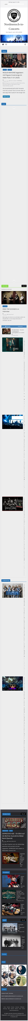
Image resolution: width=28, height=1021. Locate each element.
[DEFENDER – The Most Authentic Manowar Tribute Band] (10, 860)
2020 (5, 83)
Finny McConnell (14, 83)
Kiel (3, 84)
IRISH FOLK (19, 83)
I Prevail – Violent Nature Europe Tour (23, 939)
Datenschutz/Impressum (14, 1010)
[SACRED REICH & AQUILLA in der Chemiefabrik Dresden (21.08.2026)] (12, 504)
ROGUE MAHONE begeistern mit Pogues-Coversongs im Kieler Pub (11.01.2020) (13, 75)
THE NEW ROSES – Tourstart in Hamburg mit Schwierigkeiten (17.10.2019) (18, 331)
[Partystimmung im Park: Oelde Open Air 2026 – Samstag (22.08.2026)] (12, 422)
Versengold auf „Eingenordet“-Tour (21, 926)
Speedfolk (11, 85)
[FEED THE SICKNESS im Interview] (14, 297)
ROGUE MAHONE (6, 85)
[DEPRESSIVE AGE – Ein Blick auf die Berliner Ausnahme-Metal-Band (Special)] (14, 823)
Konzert (5, 84)
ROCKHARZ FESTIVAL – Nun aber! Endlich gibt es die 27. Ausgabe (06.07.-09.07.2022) (21, 895)
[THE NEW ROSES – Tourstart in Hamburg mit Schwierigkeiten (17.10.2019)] (6, 331)
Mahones (9, 84)
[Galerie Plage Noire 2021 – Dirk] (11, 882)
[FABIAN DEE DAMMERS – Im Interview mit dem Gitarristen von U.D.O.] (12, 345)
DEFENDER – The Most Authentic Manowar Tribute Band (22, 858)
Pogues (18, 84)
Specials (11, 830)
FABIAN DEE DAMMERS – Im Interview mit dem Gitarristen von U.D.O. (24, 368)
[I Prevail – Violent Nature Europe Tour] (11, 942)
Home (5, 1007)
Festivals (12, 1007)
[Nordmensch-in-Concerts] (3, 44)
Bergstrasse (8, 83)
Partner (23, 1008)
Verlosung (5, 1008)
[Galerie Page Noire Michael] (11, 909)
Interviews (5, 306)
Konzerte (9, 69)
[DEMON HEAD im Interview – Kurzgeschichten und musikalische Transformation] (12, 629)
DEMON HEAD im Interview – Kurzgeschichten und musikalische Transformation (24, 619)
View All (24, 286)
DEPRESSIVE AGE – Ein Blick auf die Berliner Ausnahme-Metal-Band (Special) (13, 835)
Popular (8, 326)
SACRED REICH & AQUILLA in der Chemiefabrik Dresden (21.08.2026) (24, 528)
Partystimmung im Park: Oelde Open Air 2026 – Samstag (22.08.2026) (24, 447)
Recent (21, 326)
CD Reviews (22, 1007)
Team (20, 1008)
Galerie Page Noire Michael (22, 906)
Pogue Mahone (14, 84)
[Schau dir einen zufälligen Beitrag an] (25, 44)
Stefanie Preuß (10, 314)
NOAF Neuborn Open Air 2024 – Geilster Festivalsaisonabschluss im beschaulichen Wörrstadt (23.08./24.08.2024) (24, 729)
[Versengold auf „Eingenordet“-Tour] (9, 928)
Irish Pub (23, 83)
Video (9, 1008)
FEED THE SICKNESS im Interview (11, 310)
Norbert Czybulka (13, 80)
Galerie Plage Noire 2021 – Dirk (22, 879)
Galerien (4, 69)
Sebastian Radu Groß (12, 841)
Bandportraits (5, 830)
